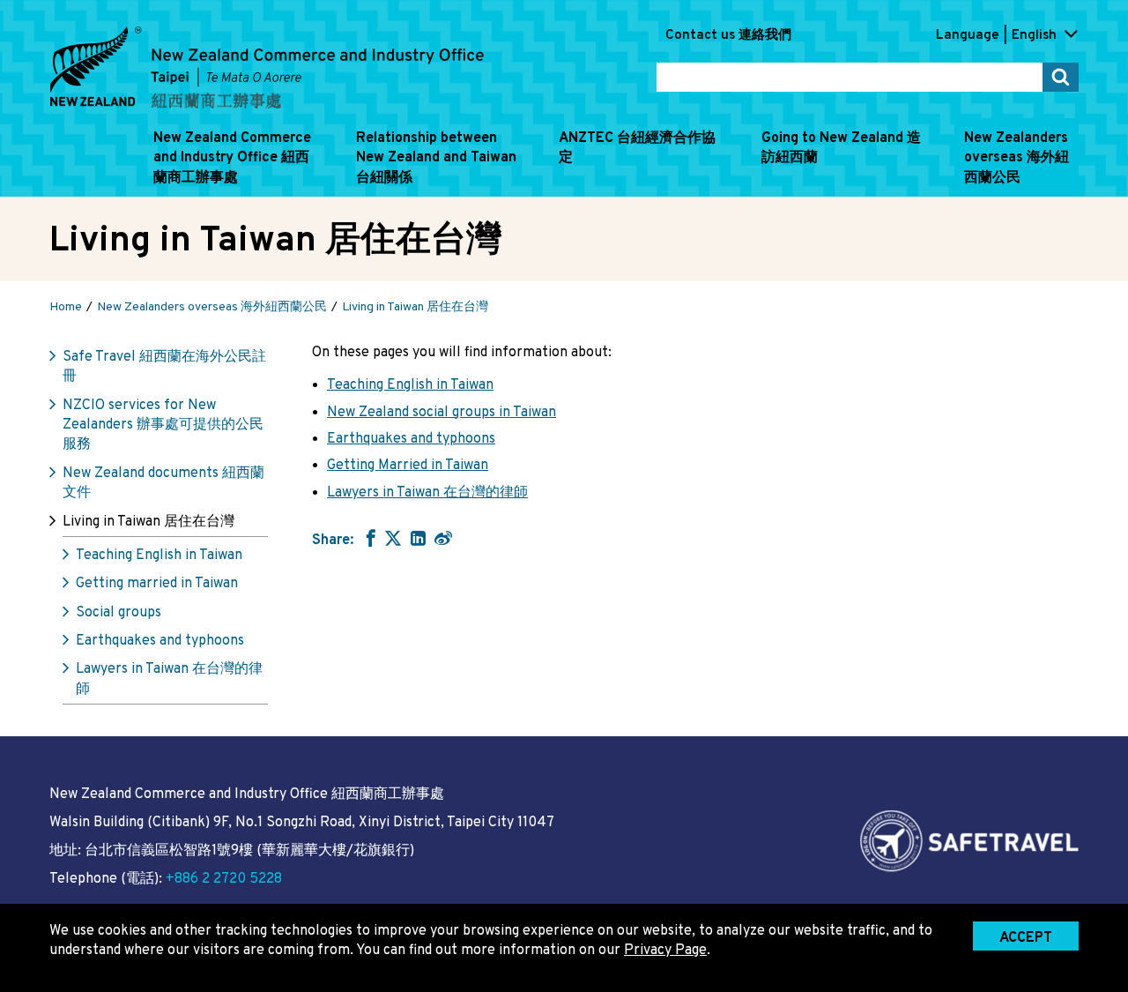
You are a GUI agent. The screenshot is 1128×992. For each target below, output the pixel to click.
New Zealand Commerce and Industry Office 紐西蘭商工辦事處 (232, 158)
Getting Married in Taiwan (407, 465)
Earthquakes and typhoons (160, 641)
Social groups (118, 613)
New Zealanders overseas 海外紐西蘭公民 (1016, 158)
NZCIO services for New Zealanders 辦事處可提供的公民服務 (163, 425)
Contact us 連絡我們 (728, 35)
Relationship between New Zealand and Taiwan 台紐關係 (436, 158)
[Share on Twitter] (393, 538)
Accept (1025, 938)
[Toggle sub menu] (148, 189)
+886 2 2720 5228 (224, 879)
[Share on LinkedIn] (418, 538)
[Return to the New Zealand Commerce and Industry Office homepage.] (266, 67)
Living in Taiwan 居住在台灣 (148, 522)
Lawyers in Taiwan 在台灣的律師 (169, 678)
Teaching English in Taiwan (159, 555)
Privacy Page (665, 950)
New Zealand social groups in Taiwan (441, 412)
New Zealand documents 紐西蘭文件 (163, 483)
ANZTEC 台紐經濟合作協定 (637, 148)
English (1034, 35)
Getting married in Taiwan (157, 584)
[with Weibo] (443, 538)
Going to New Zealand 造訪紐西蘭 (841, 148)
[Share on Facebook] (368, 538)
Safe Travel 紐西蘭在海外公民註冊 (164, 366)
